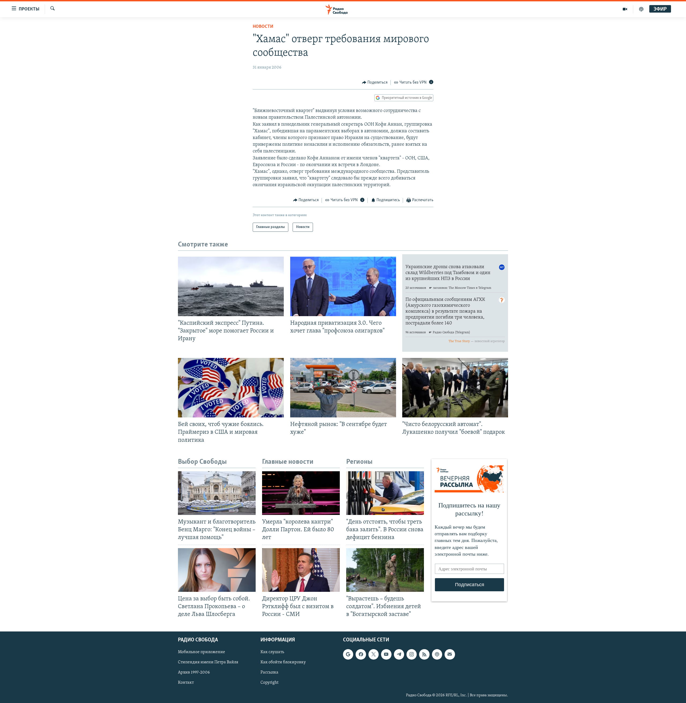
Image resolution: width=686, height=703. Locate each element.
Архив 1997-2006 (194, 672)
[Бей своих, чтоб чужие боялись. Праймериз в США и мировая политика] (231, 387)
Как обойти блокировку (283, 662)
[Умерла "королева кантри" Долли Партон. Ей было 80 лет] (301, 493)
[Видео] (625, 9)
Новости (263, 26)
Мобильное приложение (201, 652)
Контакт (186, 682)
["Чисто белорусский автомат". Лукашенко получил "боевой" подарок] (455, 387)
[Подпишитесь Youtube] (386, 654)
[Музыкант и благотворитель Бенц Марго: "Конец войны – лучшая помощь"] (217, 493)
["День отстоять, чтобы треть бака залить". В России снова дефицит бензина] (385, 493)
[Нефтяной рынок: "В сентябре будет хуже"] (343, 387)
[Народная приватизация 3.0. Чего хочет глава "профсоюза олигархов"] (343, 286)
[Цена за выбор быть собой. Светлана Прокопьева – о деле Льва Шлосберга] (217, 570)
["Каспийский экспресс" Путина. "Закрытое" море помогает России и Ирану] (231, 286)
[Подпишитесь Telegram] (399, 654)
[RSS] (424, 654)
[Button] (375, 82)
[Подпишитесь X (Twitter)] (373, 654)
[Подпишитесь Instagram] (412, 654)
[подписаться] (450, 654)
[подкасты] (641, 9)
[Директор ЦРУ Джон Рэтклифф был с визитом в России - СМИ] (301, 570)
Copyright (269, 682)
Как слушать (272, 652)
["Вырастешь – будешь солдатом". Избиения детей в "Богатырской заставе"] (385, 570)
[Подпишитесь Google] (348, 654)
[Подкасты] (437, 654)
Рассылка (269, 672)
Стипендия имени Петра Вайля (208, 662)
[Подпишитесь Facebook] (361, 654)
